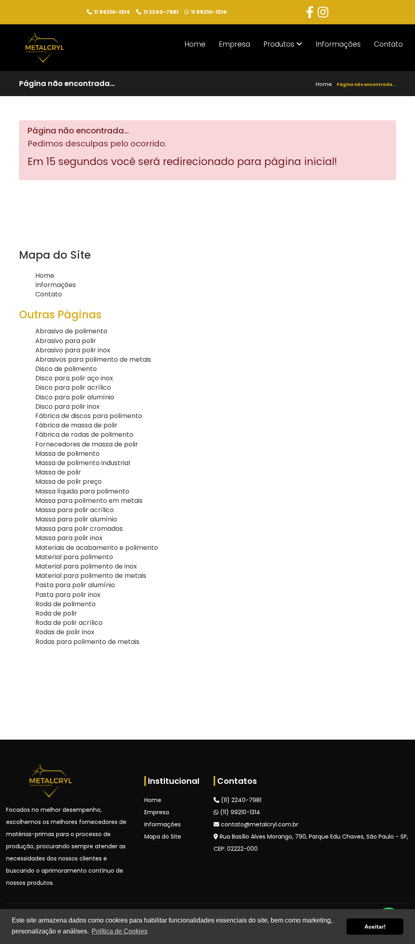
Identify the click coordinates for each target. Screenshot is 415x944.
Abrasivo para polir (65, 340)
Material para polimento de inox (86, 566)
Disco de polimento (66, 368)
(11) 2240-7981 (240, 800)
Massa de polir (58, 472)
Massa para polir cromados (79, 528)
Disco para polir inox (67, 406)
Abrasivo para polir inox (72, 350)
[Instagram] (323, 12)
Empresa (234, 44)
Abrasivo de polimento (71, 331)
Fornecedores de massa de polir (86, 444)
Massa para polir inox (69, 538)
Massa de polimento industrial (82, 463)
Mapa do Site (162, 836)
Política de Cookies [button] (120, 931)
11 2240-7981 (160, 12)
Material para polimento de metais (90, 575)
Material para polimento (74, 557)
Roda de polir (56, 613)
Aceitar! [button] (375, 926)
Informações (338, 44)
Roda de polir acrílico (69, 622)
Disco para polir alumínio (74, 397)
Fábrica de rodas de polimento (84, 434)
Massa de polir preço (68, 481)
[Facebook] (310, 12)
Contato (388, 44)
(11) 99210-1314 (239, 812)
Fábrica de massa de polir (76, 425)
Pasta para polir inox (68, 594)
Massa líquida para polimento (82, 491)
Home (194, 44)
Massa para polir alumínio (76, 519)
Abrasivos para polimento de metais (93, 359)
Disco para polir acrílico (73, 387)
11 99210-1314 (112, 12)
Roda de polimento (65, 604)
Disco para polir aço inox (74, 378)
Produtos (279, 44)
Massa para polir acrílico (74, 510)
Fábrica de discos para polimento (88, 416)
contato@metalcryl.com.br (258, 824)
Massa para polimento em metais (89, 500)
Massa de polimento (67, 453)
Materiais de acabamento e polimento (96, 547)
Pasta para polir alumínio (75, 585)
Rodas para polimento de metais (87, 641)
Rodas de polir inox (64, 632)
